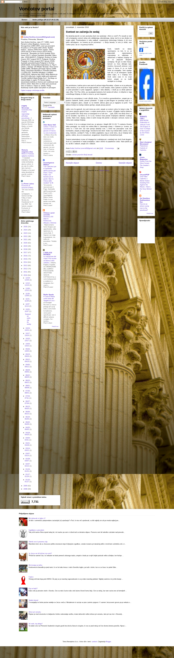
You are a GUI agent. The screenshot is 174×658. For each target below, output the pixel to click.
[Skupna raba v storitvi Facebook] (74, 151)
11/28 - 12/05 (28, 295)
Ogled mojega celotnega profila (32, 90)
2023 (26, 233)
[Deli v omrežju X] (71, 151)
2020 (26, 243)
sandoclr (94, 641)
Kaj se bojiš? (33, 588)
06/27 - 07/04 (28, 402)
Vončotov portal (36, 8)
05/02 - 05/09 (28, 423)
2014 (26, 262)
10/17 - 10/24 (28, 334)
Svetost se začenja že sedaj (82, 31)
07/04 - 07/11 (28, 397)
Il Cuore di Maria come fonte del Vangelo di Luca (49, 299)
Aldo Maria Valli (49, 125)
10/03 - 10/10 (28, 345)
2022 (26, 236)
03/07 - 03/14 (28, 454)
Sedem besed (33, 600)
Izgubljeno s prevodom (36, 530)
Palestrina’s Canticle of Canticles (144, 148)
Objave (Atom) (104, 170)
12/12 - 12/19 (28, 284)
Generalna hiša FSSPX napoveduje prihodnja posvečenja (27, 114)
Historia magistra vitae (27, 151)
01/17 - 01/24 (28, 475)
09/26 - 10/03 (28, 350)
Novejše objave (72, 163)
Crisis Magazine (144, 158)
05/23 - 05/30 (28, 418)
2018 (26, 249)
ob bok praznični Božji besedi (82, 155)
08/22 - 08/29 (28, 376)
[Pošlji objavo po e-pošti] (67, 151)
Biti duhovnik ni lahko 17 (37, 518)
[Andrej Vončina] (146, 99)
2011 (26, 272)
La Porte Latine (28, 184)
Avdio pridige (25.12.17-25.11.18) (45, 20)
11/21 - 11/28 (28, 300)
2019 (26, 246)
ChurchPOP (144, 175)
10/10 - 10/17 (28, 340)
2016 (26, 256)
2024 (26, 230)
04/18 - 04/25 (28, 434)
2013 (26, 265)
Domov (24, 20)
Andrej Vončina (143, 68)
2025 (26, 227)
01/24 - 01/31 (28, 470)
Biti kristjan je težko (35, 565)
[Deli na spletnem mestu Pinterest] (76, 151)
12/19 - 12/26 (28, 279)
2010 (26, 275)
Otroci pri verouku (35, 612)
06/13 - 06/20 (28, 407)
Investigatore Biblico (48, 164)
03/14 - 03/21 (28, 449)
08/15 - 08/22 (28, 381)
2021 (26, 239)
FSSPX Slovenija (25, 107)
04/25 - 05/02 (28, 428)
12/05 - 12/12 (28, 289)
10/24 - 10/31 (28, 329)
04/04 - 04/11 (28, 439)
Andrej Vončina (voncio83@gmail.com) (39, 37)
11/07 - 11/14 (28, 305)
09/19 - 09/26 (28, 355)
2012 (26, 269)
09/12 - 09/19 (28, 360)
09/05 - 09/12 (28, 366)
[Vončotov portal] (141, 51)
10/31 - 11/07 (28, 310)
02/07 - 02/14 (28, 465)
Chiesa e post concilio (49, 214)
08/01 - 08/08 (28, 387)
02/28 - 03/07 (28, 460)
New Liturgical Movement (146, 143)
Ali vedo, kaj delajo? (35, 624)
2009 (26, 486)
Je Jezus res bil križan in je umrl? (40, 553)
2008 (26, 489)
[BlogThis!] (69, 151)
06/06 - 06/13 (28, 413)
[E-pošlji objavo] (117, 148)
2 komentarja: (110, 148)
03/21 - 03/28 (28, 444)
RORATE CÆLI (143, 117)
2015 (26, 259)
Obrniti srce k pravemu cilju (38, 542)
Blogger (108, 641)
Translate (51, 107)
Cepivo (31, 577)
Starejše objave (125, 163)
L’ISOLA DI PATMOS (47, 253)
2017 (26, 252)
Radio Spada (48, 295)
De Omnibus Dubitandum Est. (145, 200)
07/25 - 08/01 (28, 392)
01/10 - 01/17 (28, 481)
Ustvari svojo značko (145, 101)
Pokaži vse (55, 326)
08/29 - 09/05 (28, 371)
